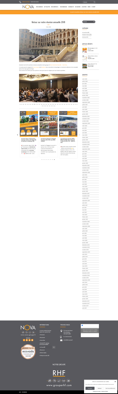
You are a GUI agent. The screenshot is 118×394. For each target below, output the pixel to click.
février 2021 (85, 217)
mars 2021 (84, 214)
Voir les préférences (110, 388)
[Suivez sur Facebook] (24, 340)
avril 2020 (84, 238)
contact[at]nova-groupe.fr (68, 340)
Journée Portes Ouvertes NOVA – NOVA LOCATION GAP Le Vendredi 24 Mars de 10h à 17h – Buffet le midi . (68, 140)
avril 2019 (84, 263)
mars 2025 (84, 109)
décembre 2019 (85, 245)
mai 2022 (84, 181)
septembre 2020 (86, 226)
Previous (17, 134)
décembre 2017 (85, 301)
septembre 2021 (86, 200)
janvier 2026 (85, 95)
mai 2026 (84, 86)
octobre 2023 (85, 146)
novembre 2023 (86, 144)
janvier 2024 (85, 139)
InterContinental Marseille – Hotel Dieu (58, 65)
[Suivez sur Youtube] (32, 340)
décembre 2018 (85, 273)
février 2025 (85, 111)
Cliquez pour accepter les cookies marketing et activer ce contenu (89, 330)
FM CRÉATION (24, 392)
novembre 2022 (86, 167)
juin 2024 (84, 128)
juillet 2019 (84, 256)
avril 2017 (84, 308)
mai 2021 (84, 210)
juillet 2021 (84, 205)
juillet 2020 (84, 231)
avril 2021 (84, 212)
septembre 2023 (86, 149)
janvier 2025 (85, 114)
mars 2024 (84, 135)
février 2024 (85, 137)
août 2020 (84, 228)
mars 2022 (84, 186)
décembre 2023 (85, 142)
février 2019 (85, 268)
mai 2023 (84, 156)
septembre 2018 (86, 280)
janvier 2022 (85, 191)
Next (79, 134)
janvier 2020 (85, 242)
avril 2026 (84, 88)
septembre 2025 (86, 102)
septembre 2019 (86, 252)
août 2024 (84, 125)
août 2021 (84, 203)
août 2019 (84, 254)
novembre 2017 (86, 303)
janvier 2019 (85, 270)
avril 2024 (84, 132)
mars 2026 (84, 90)
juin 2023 (84, 153)
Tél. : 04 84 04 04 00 (67, 336)
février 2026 (85, 93)
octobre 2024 (85, 121)
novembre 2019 (86, 247)
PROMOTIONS (85, 34)
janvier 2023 (85, 163)
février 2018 (85, 296)
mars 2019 (84, 266)
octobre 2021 (85, 198)
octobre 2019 (85, 249)
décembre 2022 (85, 165)
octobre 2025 (85, 100)
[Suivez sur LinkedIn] (29, 340)
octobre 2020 (85, 224)
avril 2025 (84, 107)
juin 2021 (84, 207)
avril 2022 (84, 184)
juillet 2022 (84, 177)
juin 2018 (84, 287)
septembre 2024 (86, 123)
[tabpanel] (29, 134)
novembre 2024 (86, 118)
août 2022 (84, 174)
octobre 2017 (85, 305)
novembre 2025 (86, 97)
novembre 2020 (86, 221)
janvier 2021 (85, 219)
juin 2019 (84, 259)
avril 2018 (84, 291)
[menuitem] (39, 7)
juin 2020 (84, 233)
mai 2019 (84, 261)
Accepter (90, 388)
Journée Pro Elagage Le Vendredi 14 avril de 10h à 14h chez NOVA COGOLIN (48, 140)
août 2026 (84, 79)
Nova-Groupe (36, 67)
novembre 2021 (86, 195)
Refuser (100, 388)
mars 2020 (84, 240)
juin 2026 (84, 83)
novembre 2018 (86, 275)
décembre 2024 (85, 116)
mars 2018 (84, 294)
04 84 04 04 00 (34, 2)
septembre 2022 (86, 172)
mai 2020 (84, 235)
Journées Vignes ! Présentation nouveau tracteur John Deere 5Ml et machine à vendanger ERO (28, 140)
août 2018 (84, 282)
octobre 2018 (85, 277)
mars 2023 (84, 160)
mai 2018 (84, 289)
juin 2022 (84, 179)
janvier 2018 (85, 298)
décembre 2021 (85, 193)
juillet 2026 (84, 81)
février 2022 (85, 189)
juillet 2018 (84, 284)
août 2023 (84, 151)
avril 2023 (84, 158)
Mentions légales (104, 391)
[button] (115, 381)
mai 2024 (84, 130)
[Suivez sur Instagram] (27, 340)
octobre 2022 (85, 170)
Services (84, 37)
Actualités (84, 32)
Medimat (44, 67)
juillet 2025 (84, 104)
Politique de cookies (97, 391)
